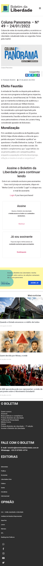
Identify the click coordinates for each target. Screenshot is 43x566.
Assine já (22, 224)
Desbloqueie (21, 252)
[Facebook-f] (3, 549)
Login (12, 195)
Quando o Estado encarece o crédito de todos (19, 322)
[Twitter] (3, 562)
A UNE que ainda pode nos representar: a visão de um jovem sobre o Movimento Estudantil (21, 390)
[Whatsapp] (3, 544)
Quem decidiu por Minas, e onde (13, 356)
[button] (26, 75)
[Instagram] (3, 553)
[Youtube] (3, 558)
